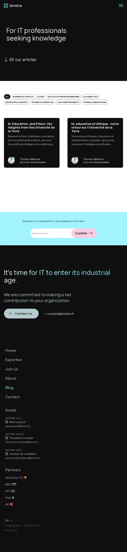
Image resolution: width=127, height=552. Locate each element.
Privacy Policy (32, 525)
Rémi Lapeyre (17, 422)
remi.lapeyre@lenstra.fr (18, 426)
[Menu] (120, 5)
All (7, 96)
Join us (11, 368)
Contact (12, 396)
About (10, 378)
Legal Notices (13, 525)
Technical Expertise (42, 102)
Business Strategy (23, 96)
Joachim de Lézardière (22, 453)
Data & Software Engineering (63, 96)
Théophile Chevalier (21, 438)
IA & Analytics (90, 96)
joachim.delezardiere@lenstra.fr (22, 457)
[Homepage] (13, 5)
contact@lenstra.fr (60, 314)
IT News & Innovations (94, 102)
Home (10, 350)
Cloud (40, 96)
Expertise (13, 359)
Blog (9, 387)
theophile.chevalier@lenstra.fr (21, 442)
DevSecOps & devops (16, 102)
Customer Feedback (68, 102)
